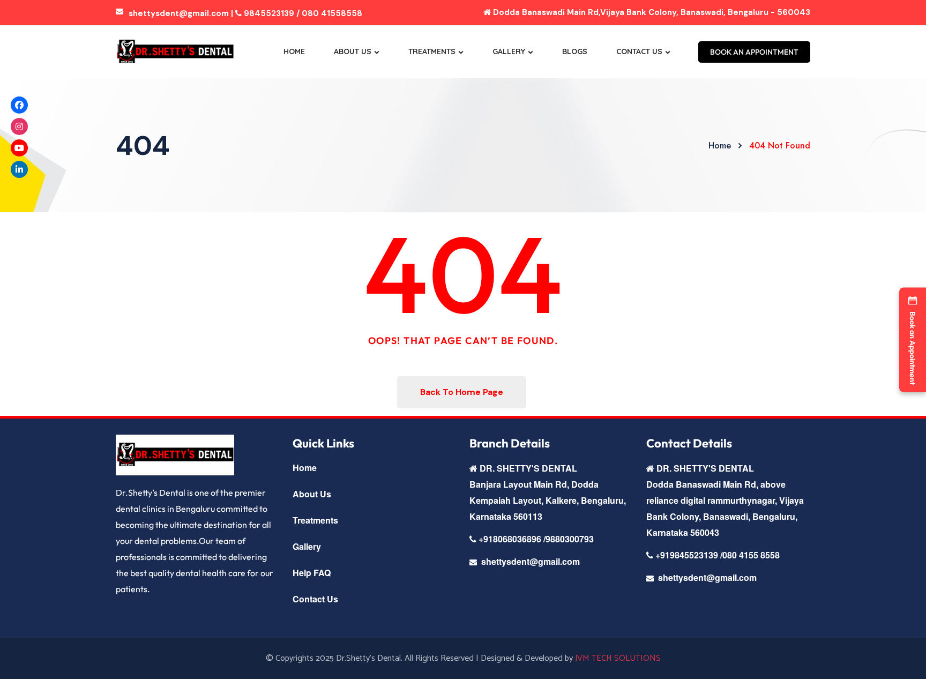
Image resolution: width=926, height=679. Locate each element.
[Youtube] (19, 147)
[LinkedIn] (19, 169)
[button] (912, 339)
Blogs (574, 51)
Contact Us (639, 51)
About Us (352, 51)
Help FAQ (312, 572)
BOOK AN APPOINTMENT (754, 52)
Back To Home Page (461, 392)
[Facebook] (19, 105)
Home (294, 51)
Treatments (431, 51)
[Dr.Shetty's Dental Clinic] (175, 52)
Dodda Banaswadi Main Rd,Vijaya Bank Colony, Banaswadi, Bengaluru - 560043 (650, 12)
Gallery (508, 51)
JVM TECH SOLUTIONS (618, 658)
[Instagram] (19, 126)
